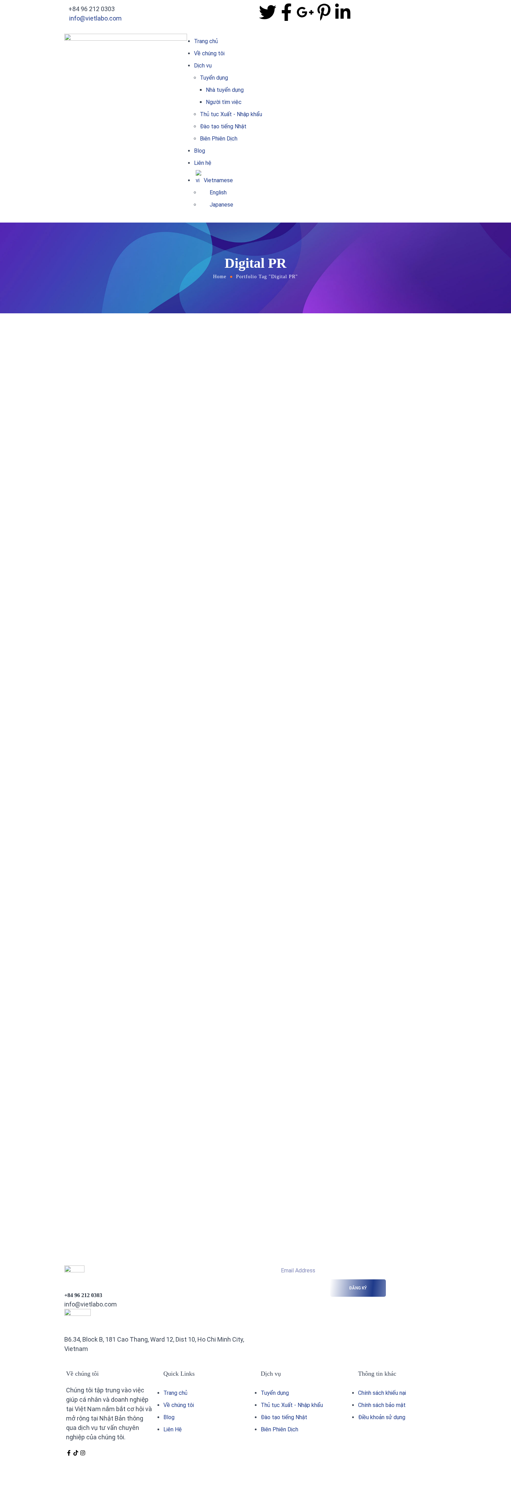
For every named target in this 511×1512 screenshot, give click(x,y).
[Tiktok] (76, 1453)
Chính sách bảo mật (382, 1405)
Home (219, 276)
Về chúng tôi (209, 53)
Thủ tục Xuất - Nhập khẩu (231, 114)
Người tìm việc (224, 102)
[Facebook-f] (69, 1453)
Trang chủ (206, 41)
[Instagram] (83, 1453)
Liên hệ (202, 163)
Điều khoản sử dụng (381, 1417)
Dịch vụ (203, 65)
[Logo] (125, 38)
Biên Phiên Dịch (218, 138)
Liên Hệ (172, 1429)
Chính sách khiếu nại (382, 1393)
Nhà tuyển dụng (225, 90)
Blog (199, 150)
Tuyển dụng (214, 77)
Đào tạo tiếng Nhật (223, 126)
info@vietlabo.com (95, 18)
